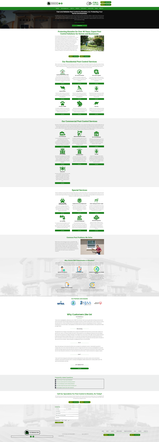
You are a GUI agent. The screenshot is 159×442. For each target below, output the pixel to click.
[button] (79, 380)
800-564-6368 (79, 22)
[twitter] (33, 436)
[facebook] (31, 436)
